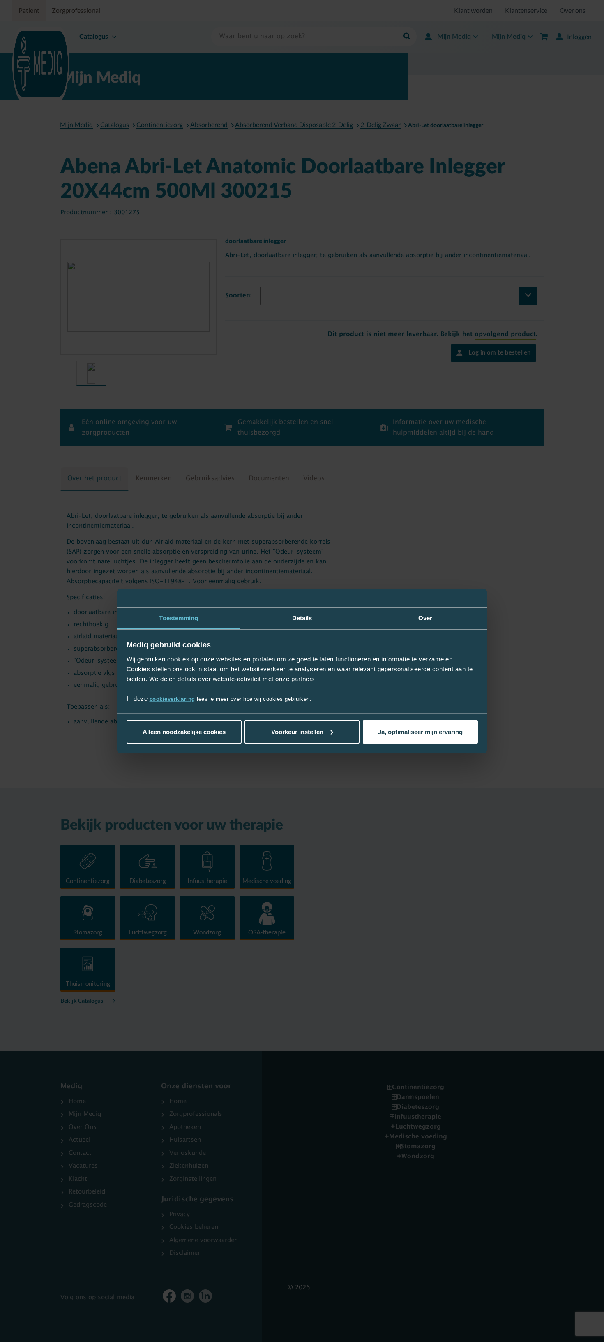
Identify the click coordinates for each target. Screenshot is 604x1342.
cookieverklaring (172, 699)
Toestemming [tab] (178, 617)
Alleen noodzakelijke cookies (184, 731)
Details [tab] (302, 617)
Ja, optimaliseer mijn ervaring (420, 731)
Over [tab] (425, 617)
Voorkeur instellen (297, 731)
